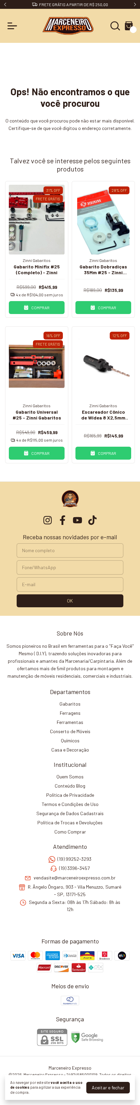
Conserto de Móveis (70, 731)
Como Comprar (70, 832)
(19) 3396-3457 (74, 868)
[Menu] (13, 25)
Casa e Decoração (70, 750)
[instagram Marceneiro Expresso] (47, 520)
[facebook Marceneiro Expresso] (62, 520)
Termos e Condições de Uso (70, 804)
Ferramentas (70, 722)
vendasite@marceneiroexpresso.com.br (75, 877)
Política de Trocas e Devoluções (70, 822)
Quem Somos (70, 776)
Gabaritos (70, 704)
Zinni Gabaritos (37, 260)
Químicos (70, 740)
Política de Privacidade (70, 795)
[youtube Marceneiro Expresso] (77, 520)
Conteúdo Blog (70, 786)
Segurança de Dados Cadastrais (70, 813)
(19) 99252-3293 (74, 859)
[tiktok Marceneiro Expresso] (92, 520)
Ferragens (70, 713)
